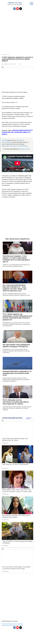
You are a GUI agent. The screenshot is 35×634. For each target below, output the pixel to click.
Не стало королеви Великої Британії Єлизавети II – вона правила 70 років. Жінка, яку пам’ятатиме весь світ (14, 288)
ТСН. (16, 102)
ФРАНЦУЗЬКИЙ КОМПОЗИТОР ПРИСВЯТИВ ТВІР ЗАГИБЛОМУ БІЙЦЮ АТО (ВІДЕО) (17, 132)
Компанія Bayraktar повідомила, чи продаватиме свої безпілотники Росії (17, 373)
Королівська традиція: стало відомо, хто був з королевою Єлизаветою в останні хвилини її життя (16, 259)
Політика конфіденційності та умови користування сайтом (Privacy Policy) (12, 624)
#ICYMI (4, 140)
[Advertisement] (17, 30)
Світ (20, 64)
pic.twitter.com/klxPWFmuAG (18, 146)
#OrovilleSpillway (7, 142)
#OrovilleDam (20, 140)
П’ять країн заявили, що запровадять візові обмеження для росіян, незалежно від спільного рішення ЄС (17, 317)
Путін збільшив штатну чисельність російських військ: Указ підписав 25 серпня (16, 402)
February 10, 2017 (25, 149)
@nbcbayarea (6, 146)
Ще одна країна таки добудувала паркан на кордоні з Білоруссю (16, 346)
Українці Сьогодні (15, 3)
